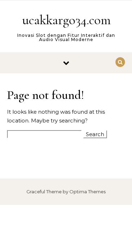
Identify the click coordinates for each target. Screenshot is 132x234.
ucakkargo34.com (66, 20)
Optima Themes (87, 191)
